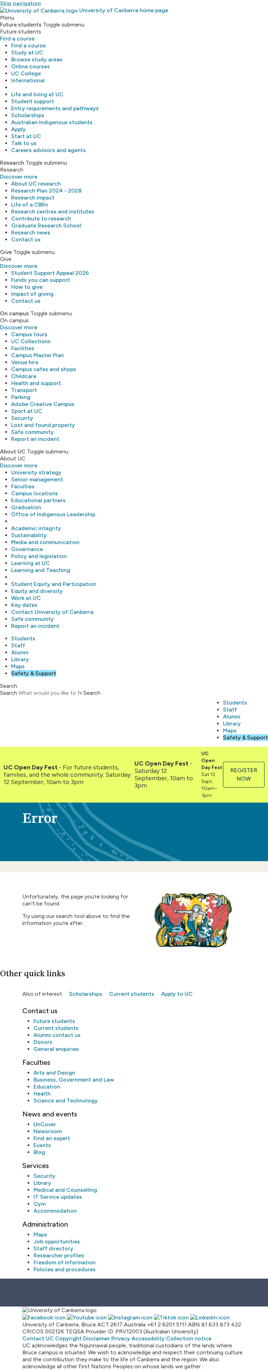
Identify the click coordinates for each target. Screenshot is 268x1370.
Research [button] (12, 162)
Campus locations (34, 493)
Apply (18, 129)
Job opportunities (57, 1241)
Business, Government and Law (74, 1079)
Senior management (37, 479)
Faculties (23, 486)
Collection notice (188, 1338)
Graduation (26, 507)
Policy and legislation (39, 556)
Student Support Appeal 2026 (50, 273)
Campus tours (29, 334)
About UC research (36, 183)
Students (23, 638)
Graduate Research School (46, 225)
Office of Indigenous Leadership (53, 514)
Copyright (68, 1338)
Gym (40, 1203)
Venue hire (24, 362)
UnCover (45, 1124)
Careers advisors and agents (48, 150)
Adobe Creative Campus (42, 404)
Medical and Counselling (65, 1190)
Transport (24, 390)
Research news (30, 232)
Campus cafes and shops (43, 369)
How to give (27, 287)
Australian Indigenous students (51, 122)
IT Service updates (58, 1197)
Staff (18, 645)
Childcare (23, 376)
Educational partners (38, 500)
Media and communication (45, 542)
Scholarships (27, 115)
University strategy (36, 472)
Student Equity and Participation (53, 584)
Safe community (32, 432)
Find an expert (52, 1138)
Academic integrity (36, 528)
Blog (39, 1152)
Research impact (32, 197)
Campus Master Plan (37, 355)
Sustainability (29, 535)
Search (8, 693)
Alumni (20, 652)
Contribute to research (41, 218)
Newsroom (48, 1131)
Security (22, 418)
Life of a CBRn (29, 204)
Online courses (30, 66)
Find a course (17, 38)
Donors (43, 1042)
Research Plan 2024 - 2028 (46, 190)
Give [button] (6, 252)
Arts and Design (54, 1072)
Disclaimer (96, 1338)
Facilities (22, 348)
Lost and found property (43, 425)
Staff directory (53, 1248)
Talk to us (24, 143)
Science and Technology (66, 1100)
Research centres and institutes (52, 211)
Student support (32, 101)
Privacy (120, 1338)
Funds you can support (40, 280)
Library (20, 659)
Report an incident (35, 439)
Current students (131, 994)
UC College (26, 73)
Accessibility (148, 1338)
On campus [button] (14, 313)
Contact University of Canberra (52, 612)
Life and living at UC (37, 94)
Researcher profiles (59, 1255)
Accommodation (55, 1210)
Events (42, 1145)
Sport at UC (26, 411)
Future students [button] (21, 24)
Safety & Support (33, 673)
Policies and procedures (65, 1269)
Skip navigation (20, 3)
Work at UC (26, 598)
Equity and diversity (37, 591)
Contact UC (38, 1338)
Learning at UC (30, 563)
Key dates (24, 605)
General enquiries (56, 1049)
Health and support (36, 383)
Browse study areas (36, 59)
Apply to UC (177, 994)
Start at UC (26, 136)
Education (47, 1086)
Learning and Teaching (40, 570)
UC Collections (31, 341)
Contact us (25, 239)
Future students (54, 1021)
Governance (27, 549)
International (28, 80)
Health (42, 1093)
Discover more (18, 176)
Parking (20, 397)
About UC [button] (12, 451)
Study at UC (27, 52)
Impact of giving (32, 294)
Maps (18, 666)
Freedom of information (65, 1262)
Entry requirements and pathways (55, 108)
